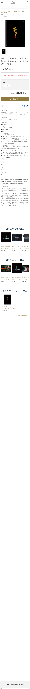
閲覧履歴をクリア (23, 315)
